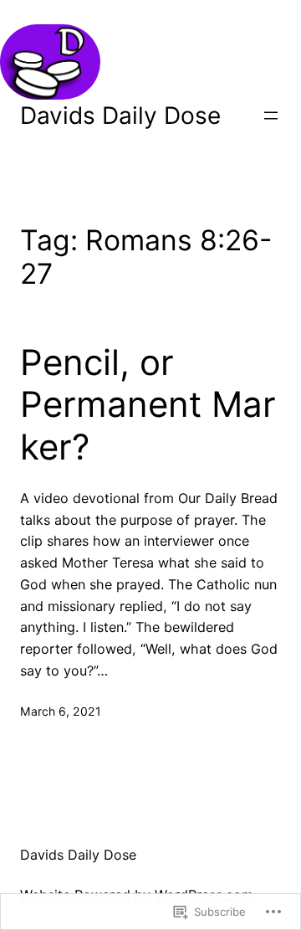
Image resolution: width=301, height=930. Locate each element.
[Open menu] (271, 115)
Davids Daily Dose (120, 115)
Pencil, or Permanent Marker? (148, 405)
